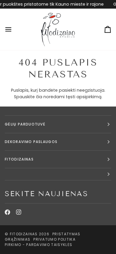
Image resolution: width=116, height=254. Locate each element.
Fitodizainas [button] (19, 159)
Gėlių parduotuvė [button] (25, 124)
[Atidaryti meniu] (14, 29)
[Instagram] (18, 212)
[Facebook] (7, 212)
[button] (58, 174)
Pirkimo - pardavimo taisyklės (38, 244)
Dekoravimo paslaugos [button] (31, 141)
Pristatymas (66, 233)
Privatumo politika (54, 239)
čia (39, 97)
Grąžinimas (17, 239)
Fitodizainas (24, 233)
